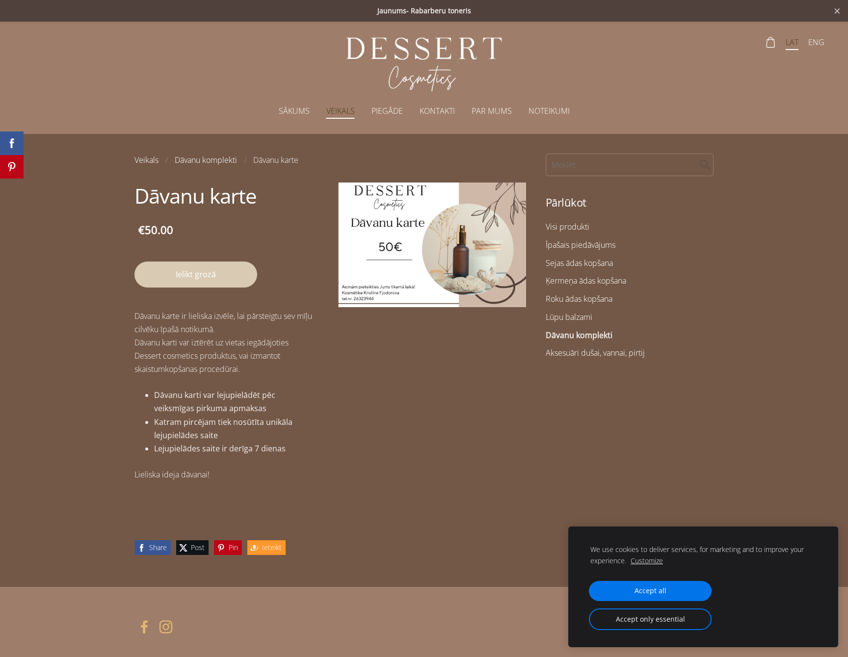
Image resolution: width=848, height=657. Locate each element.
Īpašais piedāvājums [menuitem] (580, 244)
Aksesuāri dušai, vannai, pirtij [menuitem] (595, 352)
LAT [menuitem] (792, 42)
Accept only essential (650, 619)
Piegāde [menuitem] (387, 110)
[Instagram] (166, 626)
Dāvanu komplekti (206, 160)
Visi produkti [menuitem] (567, 226)
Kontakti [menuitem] (437, 110)
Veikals (146, 160)
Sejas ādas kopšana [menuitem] (579, 263)
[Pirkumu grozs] (771, 42)
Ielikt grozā (196, 274)
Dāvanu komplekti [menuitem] (579, 335)
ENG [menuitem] (816, 42)
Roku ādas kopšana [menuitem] (579, 298)
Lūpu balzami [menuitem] (569, 317)
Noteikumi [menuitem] (549, 110)
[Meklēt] (705, 165)
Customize (647, 560)
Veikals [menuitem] (340, 110)
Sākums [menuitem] (294, 110)
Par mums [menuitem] (492, 110)
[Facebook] (144, 626)
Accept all (650, 590)
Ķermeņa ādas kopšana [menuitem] (586, 280)
